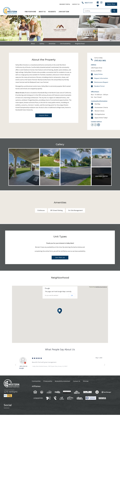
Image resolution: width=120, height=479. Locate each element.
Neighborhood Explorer (101, 287)
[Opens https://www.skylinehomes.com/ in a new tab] (87, 392)
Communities (36, 381)
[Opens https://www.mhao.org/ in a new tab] (70, 398)
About (33, 43)
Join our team (63, 12)
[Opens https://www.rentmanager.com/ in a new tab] (106, 392)
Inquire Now (43, 115)
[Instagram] (101, 2)
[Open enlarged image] (24, 167)
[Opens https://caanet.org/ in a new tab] (55, 398)
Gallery (42, 43)
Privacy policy (47, 381)
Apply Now (111, 4)
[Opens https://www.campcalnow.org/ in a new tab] (49, 392)
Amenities (52, 43)
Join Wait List (60, 257)
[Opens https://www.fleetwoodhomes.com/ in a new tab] (76, 392)
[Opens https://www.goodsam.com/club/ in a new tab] (42, 392)
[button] (60, 311)
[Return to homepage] (18, 383)
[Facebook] (98, 2)
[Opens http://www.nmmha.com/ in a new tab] (102, 398)
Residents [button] (52, 12)
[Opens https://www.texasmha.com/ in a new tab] (79, 398)
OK (72, 295)
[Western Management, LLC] (13, 10)
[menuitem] (30, 12)
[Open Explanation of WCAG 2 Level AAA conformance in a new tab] (18, 395)
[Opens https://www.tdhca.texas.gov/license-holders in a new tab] (90, 398)
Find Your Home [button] (30, 12)
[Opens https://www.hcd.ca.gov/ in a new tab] (62, 398)
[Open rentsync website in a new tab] (11, 391)
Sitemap (85, 381)
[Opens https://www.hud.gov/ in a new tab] (97, 392)
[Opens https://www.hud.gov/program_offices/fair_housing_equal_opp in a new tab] (35, 392)
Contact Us (76, 4)
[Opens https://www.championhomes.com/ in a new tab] (67, 392)
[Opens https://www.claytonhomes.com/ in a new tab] (57, 392)
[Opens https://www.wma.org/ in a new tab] (48, 398)
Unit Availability (65, 43)
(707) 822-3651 (100, 60)
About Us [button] (42, 12)
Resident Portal (65, 4)
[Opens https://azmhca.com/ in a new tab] (38, 398)
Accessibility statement (62, 381)
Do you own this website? (51, 295)
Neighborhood (79, 43)
